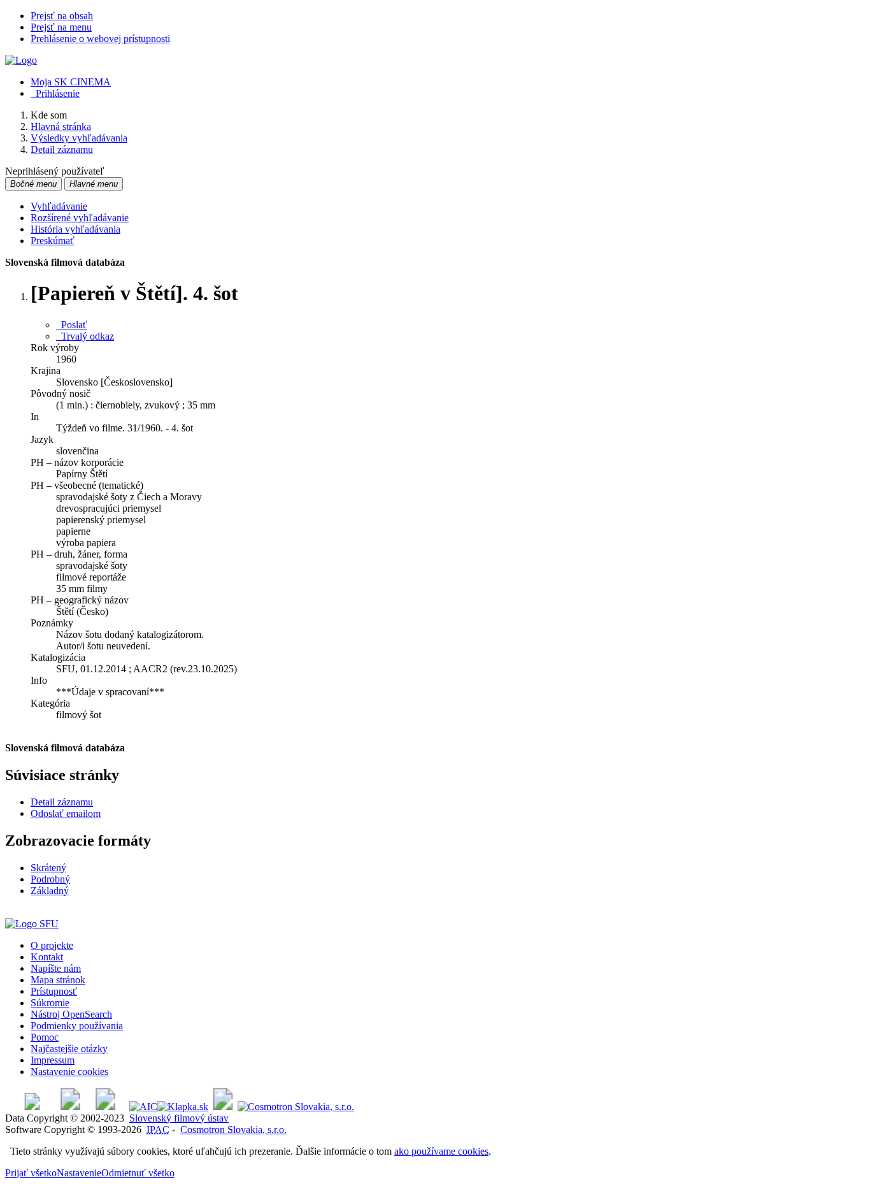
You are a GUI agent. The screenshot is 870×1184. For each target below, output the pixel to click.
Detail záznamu (62, 802)
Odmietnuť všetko (138, 1172)
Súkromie (50, 1002)
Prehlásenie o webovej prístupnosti (100, 38)
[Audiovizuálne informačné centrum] (143, 1106)
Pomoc (45, 1037)
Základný (50, 890)
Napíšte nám (56, 968)
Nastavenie (79, 1172)
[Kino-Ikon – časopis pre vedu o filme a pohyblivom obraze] (70, 1106)
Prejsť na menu (61, 27)
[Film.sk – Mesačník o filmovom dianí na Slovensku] (32, 1106)
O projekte (52, 945)
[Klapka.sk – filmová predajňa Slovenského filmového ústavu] (182, 1106)
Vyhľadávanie (59, 206)
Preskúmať (53, 240)
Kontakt (47, 956)
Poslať (71, 324)
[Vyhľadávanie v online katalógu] (21, 60)
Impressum (53, 1060)
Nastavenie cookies (69, 1071)
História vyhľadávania (75, 229)
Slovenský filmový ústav (179, 1118)
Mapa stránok (58, 979)
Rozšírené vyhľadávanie (80, 217)
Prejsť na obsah (62, 15)
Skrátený (48, 867)
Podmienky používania (77, 1025)
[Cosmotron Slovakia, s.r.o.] (296, 1106)
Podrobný (50, 879)
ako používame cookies (441, 1151)
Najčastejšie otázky (69, 1048)
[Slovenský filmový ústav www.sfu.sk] (32, 923)
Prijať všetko (31, 1172)
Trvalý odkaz (85, 336)
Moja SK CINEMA (71, 81)
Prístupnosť (54, 991)
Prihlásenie (55, 93)
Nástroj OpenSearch (71, 1014)
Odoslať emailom (66, 813)
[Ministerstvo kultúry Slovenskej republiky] (223, 1106)
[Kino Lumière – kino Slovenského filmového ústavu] (105, 1106)
